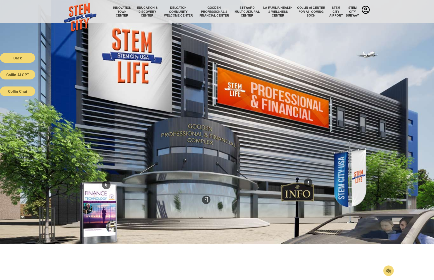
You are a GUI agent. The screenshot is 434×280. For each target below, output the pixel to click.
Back (17, 57)
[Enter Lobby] (206, 200)
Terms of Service (29, 276)
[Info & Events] (308, 183)
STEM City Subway (352, 11)
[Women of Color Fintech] (106, 185)
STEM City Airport (336, 11)
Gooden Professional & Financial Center (214, 11)
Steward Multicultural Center (247, 11)
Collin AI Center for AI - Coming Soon (311, 11)
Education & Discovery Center (147, 11)
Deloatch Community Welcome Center (178, 11)
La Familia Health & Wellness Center (278, 11)
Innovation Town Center (122, 11)
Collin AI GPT (17, 74)
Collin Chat (17, 91)
